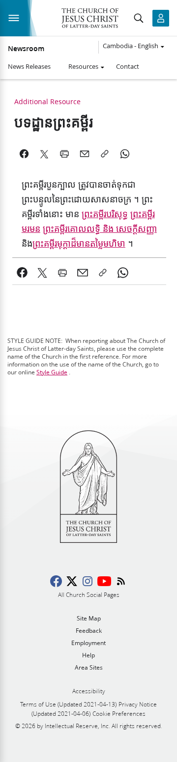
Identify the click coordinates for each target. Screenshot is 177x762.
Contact (127, 66)
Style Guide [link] (51, 372)
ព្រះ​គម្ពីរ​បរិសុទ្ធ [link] (105, 214)
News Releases (29, 66)
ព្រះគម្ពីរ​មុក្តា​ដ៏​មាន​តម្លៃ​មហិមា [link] (78, 244)
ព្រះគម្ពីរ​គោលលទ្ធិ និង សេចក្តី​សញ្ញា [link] (100, 229)
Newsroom (26, 48)
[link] (22, 272)
